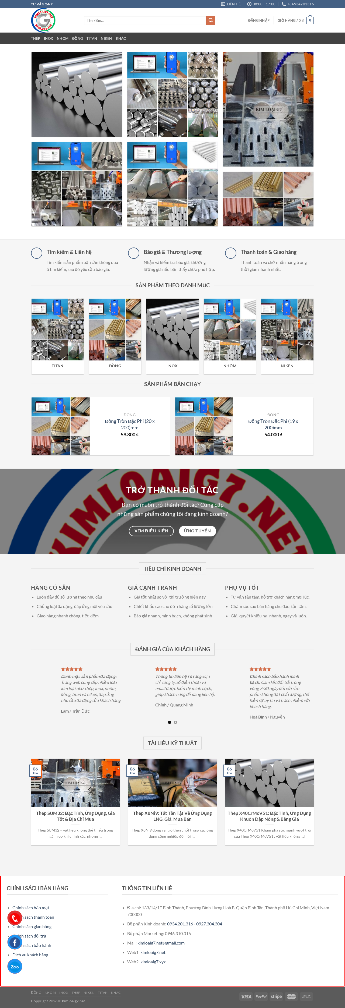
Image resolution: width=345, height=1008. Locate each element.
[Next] (319, 324)
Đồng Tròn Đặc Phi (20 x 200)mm (130, 424)
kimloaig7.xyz (152, 943)
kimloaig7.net (152, 934)
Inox (48, 38)
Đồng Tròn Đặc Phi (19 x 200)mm (273, 424)
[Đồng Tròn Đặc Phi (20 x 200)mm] (60, 426)
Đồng (77, 38)
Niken (106, 38)
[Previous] (26, 324)
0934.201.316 (180, 905)
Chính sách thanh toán (33, 898)
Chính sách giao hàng (31, 908)
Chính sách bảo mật (30, 889)
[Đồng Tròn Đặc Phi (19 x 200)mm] (204, 426)
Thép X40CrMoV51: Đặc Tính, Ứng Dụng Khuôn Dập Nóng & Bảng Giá (269, 798)
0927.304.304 (209, 905)
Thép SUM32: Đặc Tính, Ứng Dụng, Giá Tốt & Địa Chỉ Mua (75, 798)
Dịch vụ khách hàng (30, 936)
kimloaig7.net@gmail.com (161, 924)
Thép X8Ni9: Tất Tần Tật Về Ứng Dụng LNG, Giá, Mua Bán (172, 798)
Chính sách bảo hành (31, 927)
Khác (121, 38)
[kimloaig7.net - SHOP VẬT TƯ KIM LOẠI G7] (53, 20)
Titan (92, 38)
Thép (35, 38)
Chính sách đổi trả (29, 917)
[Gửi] (210, 20)
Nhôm (62, 38)
